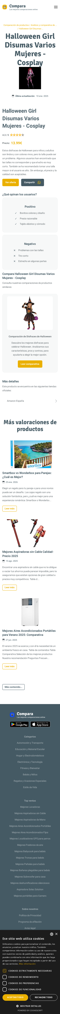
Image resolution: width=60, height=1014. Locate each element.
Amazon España (15, 401)
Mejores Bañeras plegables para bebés (30, 870)
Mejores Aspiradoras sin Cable (30, 813)
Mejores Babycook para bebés (30, 851)
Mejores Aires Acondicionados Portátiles (30, 826)
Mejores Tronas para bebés (30, 858)
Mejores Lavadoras (30, 807)
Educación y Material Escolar (30, 749)
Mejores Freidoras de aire (30, 845)
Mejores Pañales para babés (30, 864)
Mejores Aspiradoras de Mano (30, 819)
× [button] (56, 934)
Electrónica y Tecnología (30, 762)
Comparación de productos (16, 25)
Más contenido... (13, 687)
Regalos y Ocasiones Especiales (30, 781)
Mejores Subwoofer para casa (30, 876)
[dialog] (30, 972)
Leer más (9, 508)
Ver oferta (10, 182)
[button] (30, 1006)
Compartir (29, 182)
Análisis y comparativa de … (44, 25)
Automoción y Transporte (30, 743)
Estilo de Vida (30, 787)
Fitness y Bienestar (30, 768)
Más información (27, 963)
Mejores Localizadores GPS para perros (30, 838)
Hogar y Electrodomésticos (30, 755)
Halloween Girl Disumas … (31, 28)
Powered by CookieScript (30, 1010)
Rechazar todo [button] (44, 997)
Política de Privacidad (30, 915)
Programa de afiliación (30, 922)
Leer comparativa (30, 364)
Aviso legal (30, 928)
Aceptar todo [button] (15, 997)
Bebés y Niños (30, 774)
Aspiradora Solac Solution (30, 889)
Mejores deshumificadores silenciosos (30, 883)
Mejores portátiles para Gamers (30, 896)
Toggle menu (57, 8)
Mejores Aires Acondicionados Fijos (30, 832)
